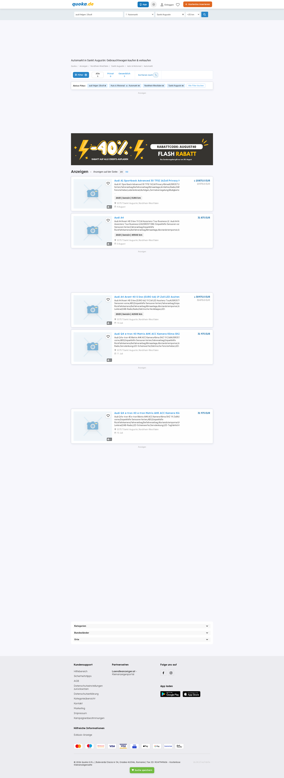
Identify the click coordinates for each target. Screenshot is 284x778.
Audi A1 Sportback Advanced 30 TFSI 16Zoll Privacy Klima (149, 180)
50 (126, 172)
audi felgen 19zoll (96, 86)
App (145, 4)
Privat (110, 74)
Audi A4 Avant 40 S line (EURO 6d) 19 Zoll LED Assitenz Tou (150, 296)
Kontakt (78, 703)
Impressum (80, 713)
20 (121, 172)
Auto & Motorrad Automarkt (124, 85)
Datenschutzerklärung (86, 693)
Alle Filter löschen (196, 86)
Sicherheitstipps (83, 676)
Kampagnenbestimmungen (89, 718)
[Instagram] (171, 673)
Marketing (79, 708)
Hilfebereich (80, 671)
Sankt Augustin (174, 86)
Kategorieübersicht (84, 698)
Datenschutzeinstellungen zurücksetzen (88, 687)
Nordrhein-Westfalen (153, 86)
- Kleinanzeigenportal (124, 673)
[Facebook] (163, 673)
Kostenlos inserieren (199, 4)
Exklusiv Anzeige (83, 734)
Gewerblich (124, 74)
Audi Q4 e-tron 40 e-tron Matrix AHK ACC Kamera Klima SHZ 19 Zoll (155, 412)
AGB (76, 680)
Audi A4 (119, 217)
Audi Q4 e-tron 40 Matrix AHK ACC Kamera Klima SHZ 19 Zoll (151, 333)
